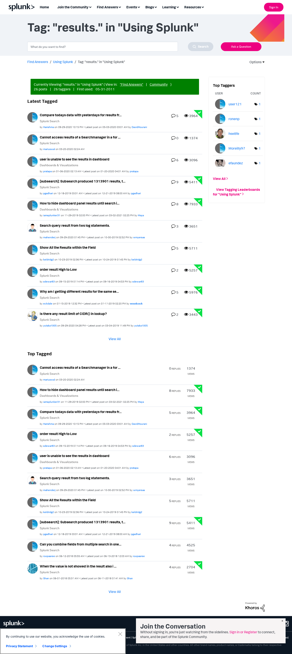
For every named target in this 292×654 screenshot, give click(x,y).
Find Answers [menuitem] (107, 7)
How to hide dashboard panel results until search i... (79, 203)
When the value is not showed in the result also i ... (78, 566)
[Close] (120, 634)
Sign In (273, 7)
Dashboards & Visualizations (59, 165)
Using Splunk (63, 62)
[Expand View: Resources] (203, 6)
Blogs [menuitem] (149, 7)
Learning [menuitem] (169, 7)
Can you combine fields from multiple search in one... (80, 544)
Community (159, 84)
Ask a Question (241, 46)
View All (115, 339)
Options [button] (254, 62)
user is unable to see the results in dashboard (74, 159)
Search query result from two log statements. (75, 225)
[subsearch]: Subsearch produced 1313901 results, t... (82, 181)
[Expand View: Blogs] (155, 6)
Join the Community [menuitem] (72, 7)
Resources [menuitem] (192, 7)
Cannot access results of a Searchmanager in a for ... (80, 137)
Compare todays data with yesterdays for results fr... (81, 115)
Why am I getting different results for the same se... (79, 291)
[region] (63, 641)
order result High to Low (58, 269)
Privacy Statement (19, 646)
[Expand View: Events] (139, 6)
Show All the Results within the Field (68, 247)
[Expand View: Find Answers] (120, 6)
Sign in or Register (243, 632)
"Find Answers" (131, 84)
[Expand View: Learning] (177, 6)
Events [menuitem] (131, 7)
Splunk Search (49, 121)
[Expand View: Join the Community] (90, 6)
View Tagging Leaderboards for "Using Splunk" (236, 191)
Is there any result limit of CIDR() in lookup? (73, 314)
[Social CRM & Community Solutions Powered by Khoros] (255, 606)
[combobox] (120, 46)
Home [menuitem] (44, 7)
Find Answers (37, 62)
